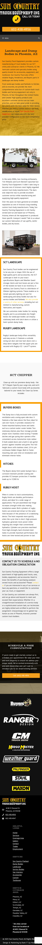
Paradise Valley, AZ (20, 913)
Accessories (17, 875)
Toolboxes (17, 880)
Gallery (15, 841)
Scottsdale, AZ (18, 905)
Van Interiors (18, 872)
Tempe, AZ (17, 907)
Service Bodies (18, 869)
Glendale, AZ (18, 910)
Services (16, 835)
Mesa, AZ (16, 899)
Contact (16, 843)
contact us (30, 655)
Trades (15, 846)
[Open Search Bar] (39, 38)
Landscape (17, 867)
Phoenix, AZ (17, 897)
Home (15, 833)
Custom (16, 877)
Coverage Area (18, 838)
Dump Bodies (18, 864)
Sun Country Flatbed (21, 861)
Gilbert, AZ (17, 902)
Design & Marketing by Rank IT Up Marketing (21, 942)
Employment (18, 849)
